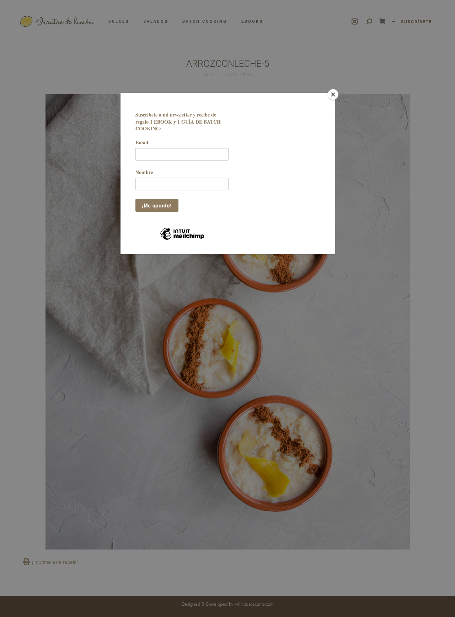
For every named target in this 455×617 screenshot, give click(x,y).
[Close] (333, 94)
